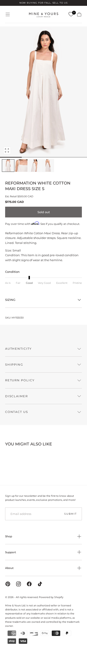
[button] (7, 14)
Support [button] (10, 552)
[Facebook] (29, 584)
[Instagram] (18, 584)
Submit (70, 513)
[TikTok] (40, 584)
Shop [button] (8, 536)
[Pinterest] (8, 584)
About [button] (9, 568)
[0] (71, 14)
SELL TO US (60, 3)
